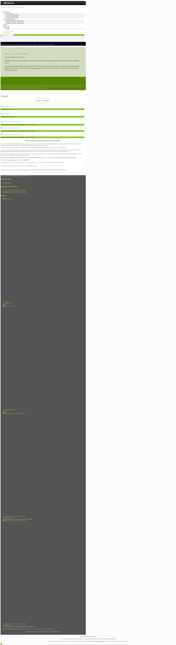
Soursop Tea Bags (7, 183)
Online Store (39, 162)
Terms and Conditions (8, 31)
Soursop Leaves (46, 157)
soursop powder (40, 143)
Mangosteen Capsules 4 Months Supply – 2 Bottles (14, 191)
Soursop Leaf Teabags (23, 162)
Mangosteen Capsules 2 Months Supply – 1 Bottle (14, 189)
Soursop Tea (55, 157)
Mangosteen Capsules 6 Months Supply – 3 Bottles (14, 192)
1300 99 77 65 (8, 3)
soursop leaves (22, 85)
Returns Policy (51, 628)
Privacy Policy (6, 32)
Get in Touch (3, 175)
